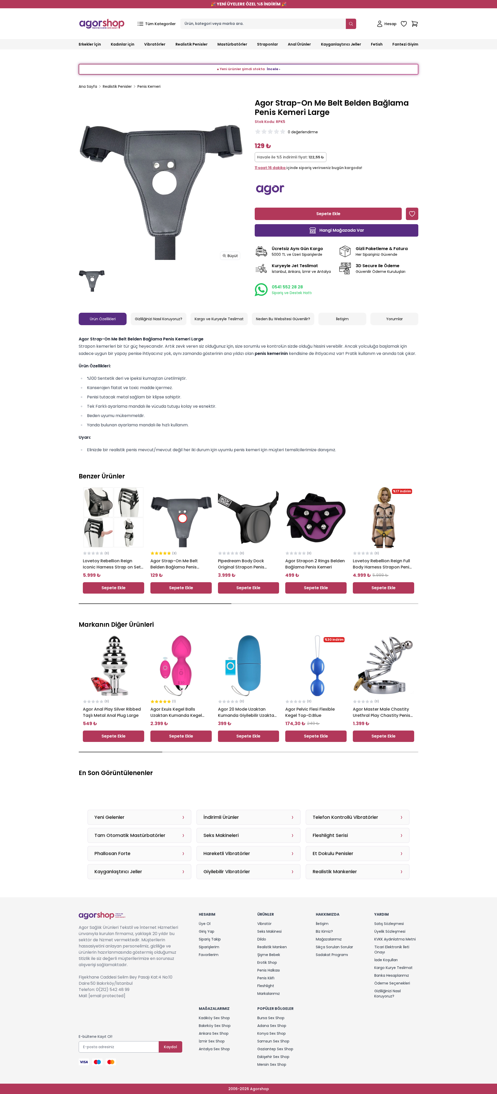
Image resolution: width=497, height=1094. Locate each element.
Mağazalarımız (329, 939)
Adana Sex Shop (271, 1025)
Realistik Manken (272, 947)
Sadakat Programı (332, 954)
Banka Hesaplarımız (391, 975)
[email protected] (107, 996)
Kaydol (170, 1046)
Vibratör (264, 923)
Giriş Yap (206, 931)
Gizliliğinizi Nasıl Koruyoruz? (158, 319)
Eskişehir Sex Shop (273, 1056)
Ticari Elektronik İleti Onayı (391, 949)
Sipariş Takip (210, 939)
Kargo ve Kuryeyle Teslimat (219, 319)
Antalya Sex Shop (214, 1049)
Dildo (261, 939)
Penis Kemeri (148, 86)
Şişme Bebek (268, 954)
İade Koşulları (386, 959)
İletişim (342, 319)
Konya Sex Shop (271, 1033)
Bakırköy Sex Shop (215, 1025)
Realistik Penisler (117, 86)
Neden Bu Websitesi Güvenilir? (283, 319)
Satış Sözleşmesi (389, 923)
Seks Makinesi (269, 931)
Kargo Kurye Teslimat (393, 967)
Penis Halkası (268, 970)
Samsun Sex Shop (273, 1041)
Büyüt (233, 255)
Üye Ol (204, 923)
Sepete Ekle (113, 588)
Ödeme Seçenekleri (392, 983)
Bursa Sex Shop (270, 1017)
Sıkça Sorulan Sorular (334, 947)
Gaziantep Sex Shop (275, 1049)
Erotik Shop (267, 962)
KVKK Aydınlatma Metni (395, 939)
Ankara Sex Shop (214, 1033)
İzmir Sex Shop (212, 1041)
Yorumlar (394, 319)
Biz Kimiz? (324, 931)
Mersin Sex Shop (271, 1064)
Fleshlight (265, 985)
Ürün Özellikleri (103, 319)
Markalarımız (268, 993)
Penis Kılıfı (265, 978)
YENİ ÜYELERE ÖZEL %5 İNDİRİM (249, 4)
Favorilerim (208, 954)
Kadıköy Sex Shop (214, 1017)
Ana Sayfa (88, 86)
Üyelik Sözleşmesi (389, 931)
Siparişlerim (209, 947)
